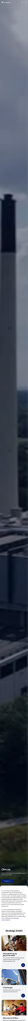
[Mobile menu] (25, 2)
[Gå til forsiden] (5, 2)
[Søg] (22, 2)
